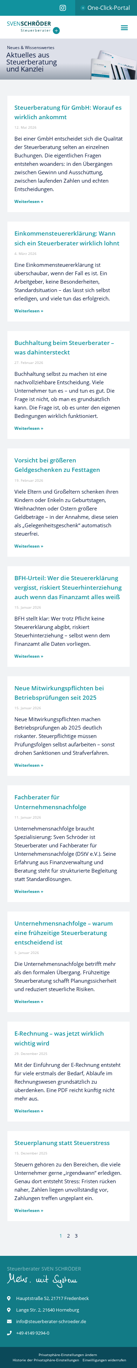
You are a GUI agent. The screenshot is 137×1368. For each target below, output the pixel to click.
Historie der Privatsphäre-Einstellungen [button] (46, 1359)
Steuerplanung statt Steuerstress (62, 1143)
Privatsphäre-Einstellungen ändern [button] (68, 1354)
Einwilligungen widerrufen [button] (104, 1359)
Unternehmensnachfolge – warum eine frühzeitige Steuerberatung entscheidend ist (63, 932)
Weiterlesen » (28, 201)
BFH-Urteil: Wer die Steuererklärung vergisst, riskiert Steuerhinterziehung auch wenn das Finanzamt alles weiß (68, 587)
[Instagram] (62, 8)
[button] (124, 27)
